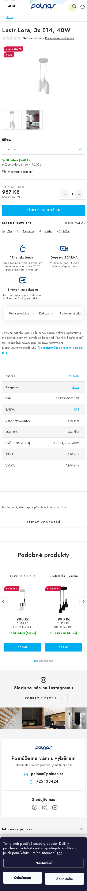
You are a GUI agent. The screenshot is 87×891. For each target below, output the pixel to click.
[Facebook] (34, 807)
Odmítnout (22, 877)
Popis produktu (19, 313)
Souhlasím (64, 878)
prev (3, 601)
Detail (22, 647)
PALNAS (80, 223)
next (83, 601)
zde (60, 852)
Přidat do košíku (43, 210)
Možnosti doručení (20, 172)
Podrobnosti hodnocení (59, 38)
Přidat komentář (44, 522)
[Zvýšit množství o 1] (79, 194)
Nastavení (43, 863)
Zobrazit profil (41, 698)
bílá (76, 409)
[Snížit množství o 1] (65, 194)
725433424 (47, 781)
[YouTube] (54, 807)
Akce (75, 387)
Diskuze (44, 313)
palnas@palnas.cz (47, 774)
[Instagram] (44, 807)
